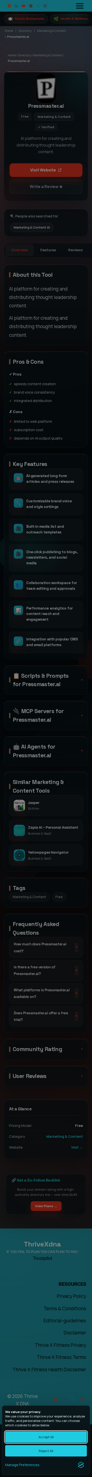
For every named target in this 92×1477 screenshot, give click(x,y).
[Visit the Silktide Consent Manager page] (81, 1465)
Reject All (46, 1451)
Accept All (46, 1437)
